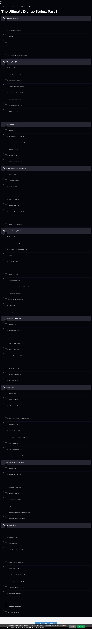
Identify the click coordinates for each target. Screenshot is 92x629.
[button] (1, 1)
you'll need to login (54, 621)
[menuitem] (1, 4)
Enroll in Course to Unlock (46, 624)
